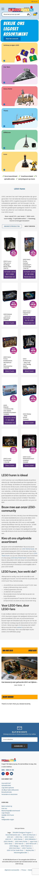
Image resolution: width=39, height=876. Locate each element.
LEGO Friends (8, 841)
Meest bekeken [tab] (30, 226)
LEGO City (18, 837)
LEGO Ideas (8, 844)
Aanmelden (18, 746)
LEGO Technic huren (28, 549)
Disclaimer (31, 870)
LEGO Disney (18, 839)
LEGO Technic (27, 848)
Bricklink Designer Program (22, 833)
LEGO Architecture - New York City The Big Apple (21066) (27, 363)
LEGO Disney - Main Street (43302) (27, 416)
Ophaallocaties (6, 785)
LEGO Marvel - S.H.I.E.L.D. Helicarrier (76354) (8, 317)
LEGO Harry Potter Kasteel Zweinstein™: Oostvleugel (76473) (27, 264)
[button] (3, 9)
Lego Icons (33, 841)
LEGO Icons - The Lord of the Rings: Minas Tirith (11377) (8, 264)
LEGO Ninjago (14, 846)
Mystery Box (30, 850)
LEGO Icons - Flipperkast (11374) (27, 312)
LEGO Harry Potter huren (18, 558)
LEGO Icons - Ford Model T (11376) (8, 460)
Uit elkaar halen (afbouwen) (10, 790)
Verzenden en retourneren (10, 794)
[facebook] (3, 773)
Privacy (23, 870)
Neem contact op (7, 806)
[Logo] (20, 9)
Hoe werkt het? (6, 783)
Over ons (4, 808)
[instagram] (7, 773)
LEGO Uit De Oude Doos (15, 850)
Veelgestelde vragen (8, 819)
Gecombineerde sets (13, 835)
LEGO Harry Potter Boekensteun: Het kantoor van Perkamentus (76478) (8, 362)
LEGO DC (8, 839)
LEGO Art (10, 837)
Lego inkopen (6, 813)
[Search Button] (28, 14)
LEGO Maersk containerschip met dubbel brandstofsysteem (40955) (10, 409)
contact (19, 627)
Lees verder (18, 685)
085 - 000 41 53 (8, 770)
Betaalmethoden (7, 792)
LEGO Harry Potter (21, 841)
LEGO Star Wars (14, 848)
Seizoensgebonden (20, 853)
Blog (3, 817)
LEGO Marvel (19, 844)
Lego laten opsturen (8, 787)
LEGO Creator (29, 837)
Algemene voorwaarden (12, 870)
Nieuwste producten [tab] (12, 226)
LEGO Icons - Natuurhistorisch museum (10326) (28, 459)
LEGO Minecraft (31, 844)
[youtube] (11, 773)
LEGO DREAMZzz (30, 839)
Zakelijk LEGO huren (8, 815)
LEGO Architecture (29, 835)
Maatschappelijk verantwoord (11, 810)
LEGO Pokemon (26, 846)
